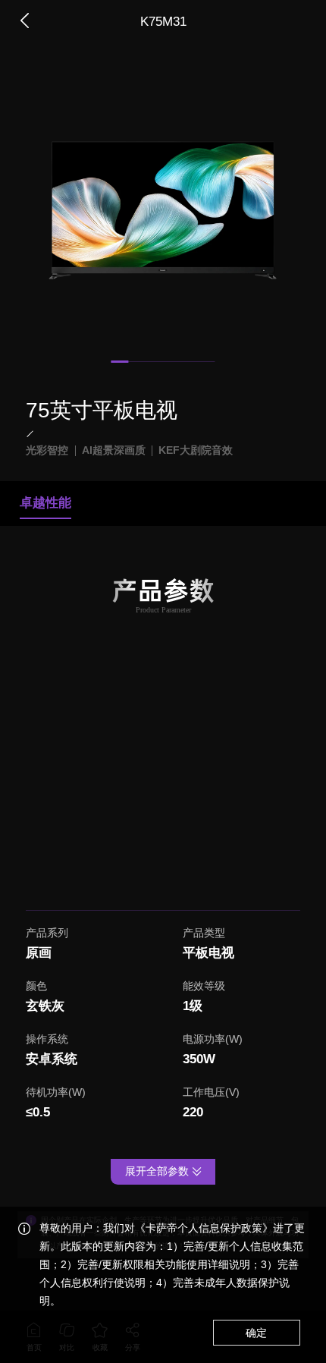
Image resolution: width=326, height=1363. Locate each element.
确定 (256, 1333)
